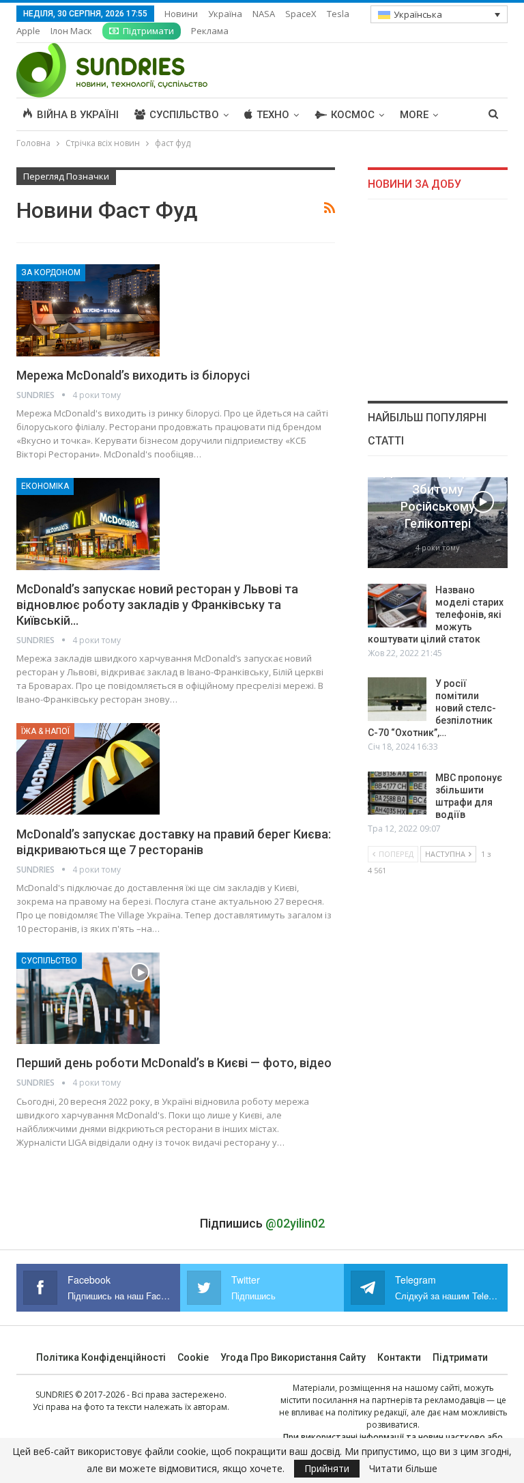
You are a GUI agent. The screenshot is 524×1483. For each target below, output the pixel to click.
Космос (353, 115)
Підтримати (148, 31)
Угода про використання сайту (293, 1357)
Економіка (45, 486)
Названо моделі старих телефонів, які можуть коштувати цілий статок (436, 614)
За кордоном (51, 272)
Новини (181, 14)
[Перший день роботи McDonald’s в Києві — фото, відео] (88, 998)
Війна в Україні (78, 115)
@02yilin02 (295, 1223)
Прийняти (326, 1468)
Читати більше (403, 1468)
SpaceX (301, 14)
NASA (263, 14)
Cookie (193, 1357)
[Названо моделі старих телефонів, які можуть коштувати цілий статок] (397, 605)
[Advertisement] (438, 299)
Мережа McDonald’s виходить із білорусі (133, 375)
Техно (273, 115)
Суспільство (184, 115)
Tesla (338, 14)
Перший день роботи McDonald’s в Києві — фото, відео (174, 1063)
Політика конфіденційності (101, 1357)
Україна (225, 14)
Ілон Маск (71, 31)
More (414, 115)
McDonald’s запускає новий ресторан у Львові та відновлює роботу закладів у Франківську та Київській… (157, 604)
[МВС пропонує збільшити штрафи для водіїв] (397, 793)
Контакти (399, 1357)
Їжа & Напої (45, 731)
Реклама (210, 31)
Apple (28, 31)
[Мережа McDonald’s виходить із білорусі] (88, 310)
